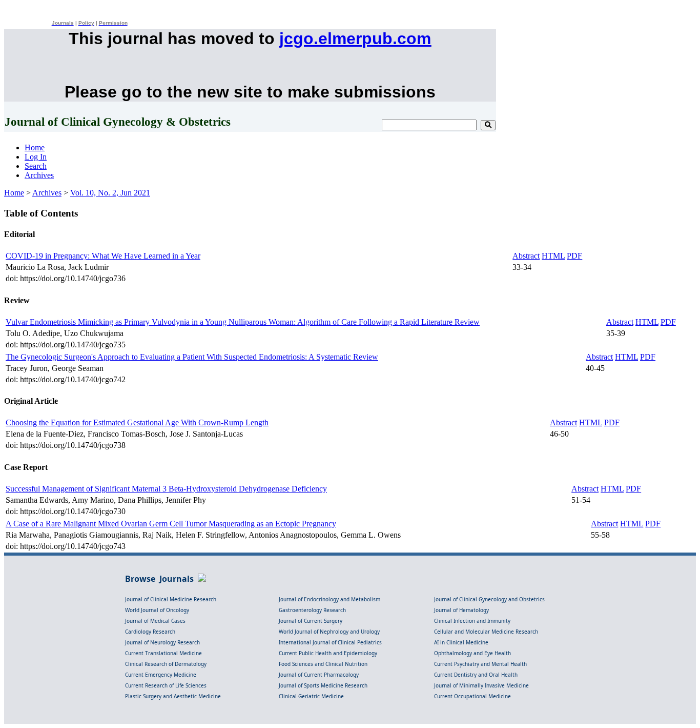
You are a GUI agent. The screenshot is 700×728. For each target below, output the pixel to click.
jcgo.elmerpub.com (355, 38)
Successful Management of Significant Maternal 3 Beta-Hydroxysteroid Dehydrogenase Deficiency (166, 488)
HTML (553, 255)
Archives (39, 175)
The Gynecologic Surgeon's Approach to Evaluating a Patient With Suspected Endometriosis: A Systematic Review (192, 356)
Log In (36, 156)
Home (35, 147)
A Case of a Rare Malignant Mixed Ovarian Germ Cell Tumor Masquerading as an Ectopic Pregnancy (171, 523)
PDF (574, 255)
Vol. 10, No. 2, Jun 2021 (110, 192)
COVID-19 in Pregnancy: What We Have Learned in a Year (103, 255)
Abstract (526, 255)
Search (36, 166)
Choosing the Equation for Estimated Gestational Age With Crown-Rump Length (137, 422)
